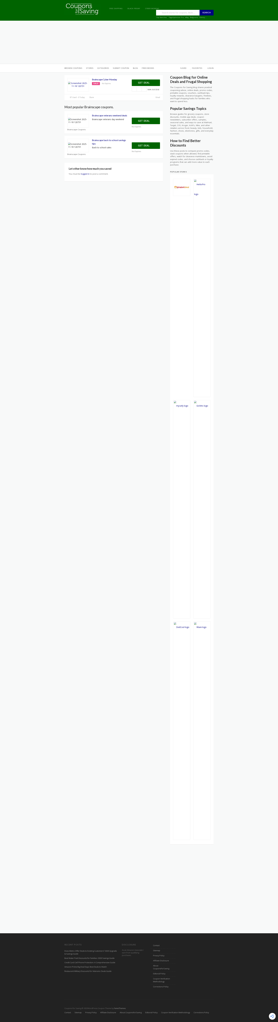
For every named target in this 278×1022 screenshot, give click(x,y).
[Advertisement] (139, 42)
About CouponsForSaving (161, 967)
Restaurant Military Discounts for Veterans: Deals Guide (87, 971)
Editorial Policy (159, 973)
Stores (89, 68)
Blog (135, 68)
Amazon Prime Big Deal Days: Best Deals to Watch (85, 967)
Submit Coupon (121, 68)
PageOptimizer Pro (176, 17)
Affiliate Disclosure (161, 960)
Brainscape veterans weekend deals (109, 115)
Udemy (202, 17)
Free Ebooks (148, 68)
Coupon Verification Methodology (161, 980)
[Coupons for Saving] (82, 9)
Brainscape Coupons (76, 129)
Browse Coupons (73, 68)
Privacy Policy (158, 955)
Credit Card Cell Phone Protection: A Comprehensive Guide (89, 962)
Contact (156, 945)
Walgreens (194, 17)
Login (210, 68)
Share (91, 97)
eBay (187, 17)
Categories (103, 68)
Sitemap (156, 950)
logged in (85, 174)
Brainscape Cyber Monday (104, 79)
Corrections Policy (160, 986)
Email (157, 97)
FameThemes (120, 1008)
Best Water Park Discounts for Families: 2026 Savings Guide (89, 958)
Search (206, 12)
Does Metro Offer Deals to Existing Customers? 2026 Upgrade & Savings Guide (90, 952)
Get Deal (144, 82)
